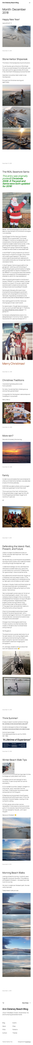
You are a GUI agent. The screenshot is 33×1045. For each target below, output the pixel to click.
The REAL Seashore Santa (15, 171)
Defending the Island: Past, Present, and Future (16, 547)
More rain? (7, 435)
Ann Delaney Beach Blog (10, 3)
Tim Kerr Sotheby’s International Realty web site (15, 723)
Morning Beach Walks (13, 872)
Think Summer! (10, 718)
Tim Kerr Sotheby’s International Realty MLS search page (15, 728)
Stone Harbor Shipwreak (14, 59)
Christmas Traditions (13, 380)
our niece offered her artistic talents (12, 310)
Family (5, 475)
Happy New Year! (11, 19)
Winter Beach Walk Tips (14, 760)
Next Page (26, 1003)
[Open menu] (30, 3)
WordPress (28, 1041)
